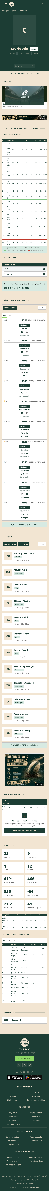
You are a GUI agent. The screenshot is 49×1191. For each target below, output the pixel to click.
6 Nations (12, 1096)
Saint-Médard (24, 409)
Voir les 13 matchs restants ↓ (24, 525)
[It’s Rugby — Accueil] (24, 1042)
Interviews (36, 1116)
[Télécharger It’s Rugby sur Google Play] (33, 1077)
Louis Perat (15, 988)
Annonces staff (13, 1161)
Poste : (23, 544)
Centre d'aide (7, 1176)
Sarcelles (24, 450)
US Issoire (8, 183)
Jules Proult (15, 973)
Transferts (13, 1116)
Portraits (36, 1120)
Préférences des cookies (24, 1183)
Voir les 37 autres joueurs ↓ (24, 745)
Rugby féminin (12, 1112)
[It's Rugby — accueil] (11, 4)
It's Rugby (5, 11)
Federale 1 (36, 53)
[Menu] (6, 4)
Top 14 (12, 1092)
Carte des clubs (36, 1137)
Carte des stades (12, 1140)
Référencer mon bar (13, 1165)
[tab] (4, 315)
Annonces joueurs (36, 1157)
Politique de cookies (18, 1180)
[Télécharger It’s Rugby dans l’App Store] (15, 1077)
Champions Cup (36, 1096)
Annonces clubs (13, 1157)
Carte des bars (36, 1140)
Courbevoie (8, 204)
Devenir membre (24, 1058)
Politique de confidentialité (37, 1176)
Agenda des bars (36, 1161)
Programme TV (13, 1144)
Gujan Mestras (24, 490)
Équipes (13, 11)
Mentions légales (20, 1176)
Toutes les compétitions (36, 1100)
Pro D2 (36, 1092)
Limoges (24, 517)
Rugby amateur (36, 1112)
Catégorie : (10, 544)
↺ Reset (42, 308)
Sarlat (6, 269)
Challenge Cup (12, 1100)
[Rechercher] (42, 4)
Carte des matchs (12, 1137)
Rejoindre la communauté (24, 830)
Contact (35, 1180)
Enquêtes (12, 1120)
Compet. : (10, 308)
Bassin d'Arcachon (8, 162)
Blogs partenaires (13, 1124)
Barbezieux (8, 235)
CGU (29, 1180)
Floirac (24, 376)
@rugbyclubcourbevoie (26, 66)
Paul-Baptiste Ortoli (14, 967)
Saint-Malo (24, 477)
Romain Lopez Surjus (14, 993)
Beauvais (24, 436)
